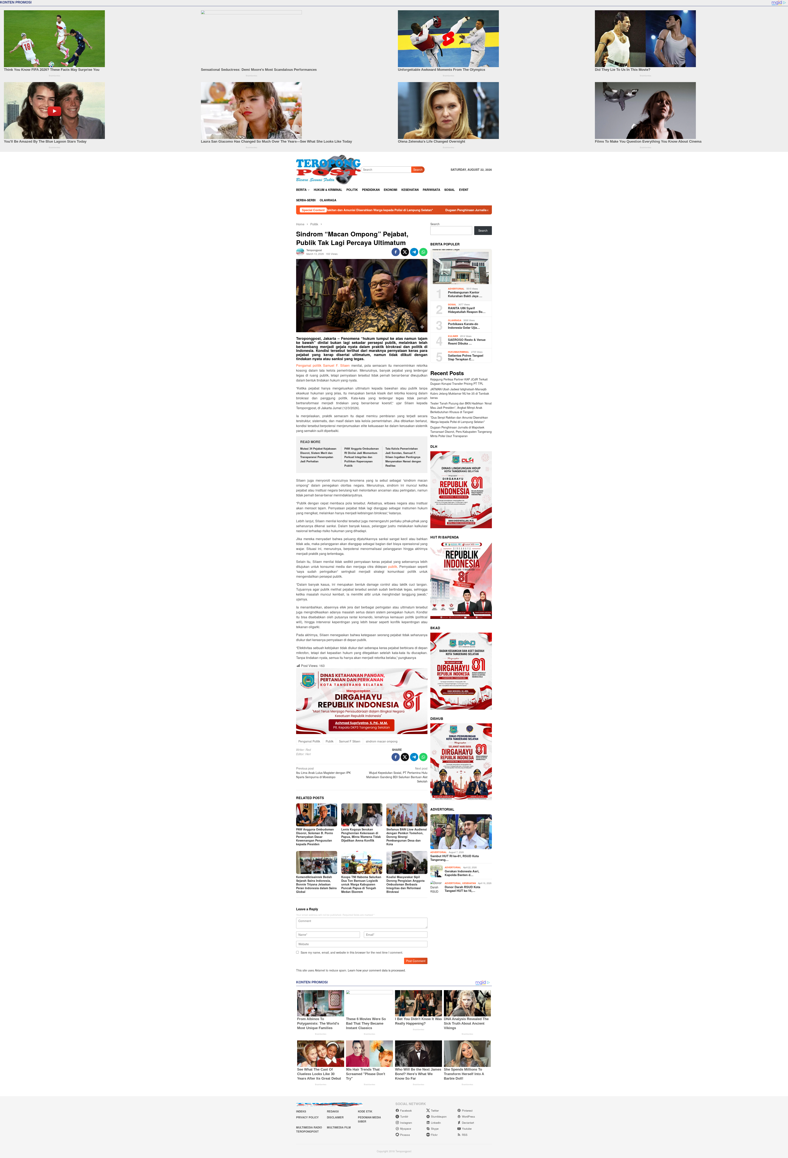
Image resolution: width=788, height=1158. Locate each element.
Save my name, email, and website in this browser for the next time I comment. (352, 952)
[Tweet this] (405, 252)
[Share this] (396, 252)
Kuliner (453, 336)
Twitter (435, 1110)
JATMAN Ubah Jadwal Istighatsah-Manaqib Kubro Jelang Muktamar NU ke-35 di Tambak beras (459, 393)
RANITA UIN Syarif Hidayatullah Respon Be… (467, 310)
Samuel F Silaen (349, 741)
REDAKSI (333, 1111)
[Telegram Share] (414, 252)
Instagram (406, 1123)
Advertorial (456, 288)
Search (418, 169)
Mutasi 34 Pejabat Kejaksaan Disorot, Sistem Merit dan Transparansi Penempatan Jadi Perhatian (318, 455)
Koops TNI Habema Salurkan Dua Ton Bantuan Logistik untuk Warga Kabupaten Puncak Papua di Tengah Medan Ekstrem (361, 884)
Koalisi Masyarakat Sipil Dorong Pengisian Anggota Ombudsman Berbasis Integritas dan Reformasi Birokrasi (405, 884)
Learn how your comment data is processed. (377, 970)
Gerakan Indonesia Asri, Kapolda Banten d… (462, 873)
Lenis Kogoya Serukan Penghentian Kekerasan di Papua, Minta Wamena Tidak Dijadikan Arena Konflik (361, 834)
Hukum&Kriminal (458, 351)
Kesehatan (469, 883)
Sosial (452, 304)
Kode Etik (365, 1111)
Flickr (434, 1135)
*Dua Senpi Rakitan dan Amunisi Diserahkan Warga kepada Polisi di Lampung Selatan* (459, 420)
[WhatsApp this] (423, 252)
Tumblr (404, 1116)
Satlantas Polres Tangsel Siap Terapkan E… (465, 357)
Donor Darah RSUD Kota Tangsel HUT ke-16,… (462, 888)
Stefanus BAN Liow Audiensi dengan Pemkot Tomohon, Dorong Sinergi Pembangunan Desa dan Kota (406, 836)
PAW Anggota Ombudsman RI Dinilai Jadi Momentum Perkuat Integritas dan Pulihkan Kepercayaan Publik (361, 457)
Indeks (301, 1111)
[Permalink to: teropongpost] (300, 251)
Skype (435, 1129)
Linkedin (436, 1123)
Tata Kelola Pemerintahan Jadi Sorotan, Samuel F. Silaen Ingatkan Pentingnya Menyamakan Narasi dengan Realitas (403, 457)
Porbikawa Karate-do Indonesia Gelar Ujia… (464, 326)
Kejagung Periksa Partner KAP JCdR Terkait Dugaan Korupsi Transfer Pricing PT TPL (459, 381)
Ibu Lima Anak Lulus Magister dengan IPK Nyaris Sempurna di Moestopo (323, 772)
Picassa (405, 1135)
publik (392, 566)
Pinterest (467, 1110)
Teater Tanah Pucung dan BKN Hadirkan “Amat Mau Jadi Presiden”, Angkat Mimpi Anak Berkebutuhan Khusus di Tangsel (461, 407)
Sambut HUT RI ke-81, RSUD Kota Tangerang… (454, 857)
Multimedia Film (339, 1127)
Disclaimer (335, 1117)
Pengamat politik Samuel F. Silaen (323, 365)
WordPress (468, 1116)
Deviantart (468, 1123)
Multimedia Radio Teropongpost (309, 1129)
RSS (464, 1135)
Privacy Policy (307, 1117)
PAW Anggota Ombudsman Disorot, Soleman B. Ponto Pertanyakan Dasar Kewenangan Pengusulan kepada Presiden (315, 836)
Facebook (406, 1110)
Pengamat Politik (309, 741)
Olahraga (454, 320)
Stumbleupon (439, 1116)
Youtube (467, 1129)
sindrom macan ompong (381, 741)
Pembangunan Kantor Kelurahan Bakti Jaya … (465, 294)
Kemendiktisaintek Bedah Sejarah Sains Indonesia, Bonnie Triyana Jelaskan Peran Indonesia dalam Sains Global (316, 884)
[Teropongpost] (328, 169)
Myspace (405, 1129)
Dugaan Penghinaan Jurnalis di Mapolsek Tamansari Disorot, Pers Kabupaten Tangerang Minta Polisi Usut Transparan (383, 210)
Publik (329, 741)
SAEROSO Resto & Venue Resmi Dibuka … (467, 341)
